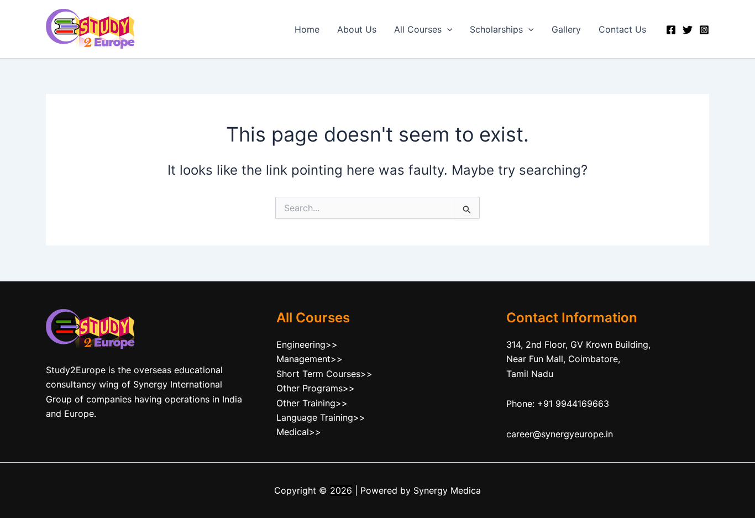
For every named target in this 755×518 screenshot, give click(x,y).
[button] (447, 29)
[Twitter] (688, 30)
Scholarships (496, 29)
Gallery (566, 29)
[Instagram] (704, 30)
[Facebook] (671, 30)
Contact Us (622, 29)
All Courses (418, 29)
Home (307, 29)
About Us (356, 29)
